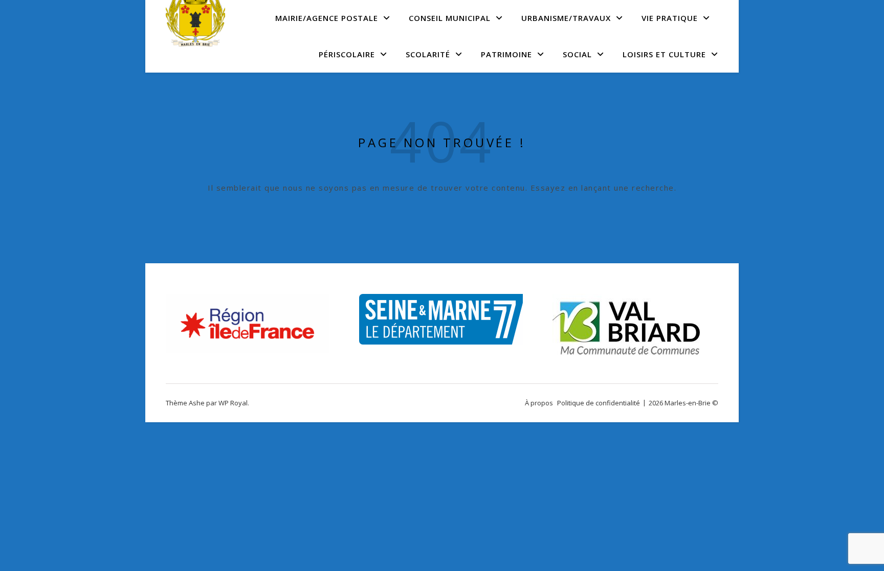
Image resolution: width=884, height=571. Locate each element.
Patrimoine (506, 54)
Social (577, 54)
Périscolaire (347, 54)
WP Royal (233, 402)
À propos (539, 402)
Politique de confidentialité (598, 402)
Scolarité (428, 54)
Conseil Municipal (450, 18)
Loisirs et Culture (664, 54)
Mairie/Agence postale (326, 18)
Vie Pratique (670, 18)
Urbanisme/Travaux (566, 18)
